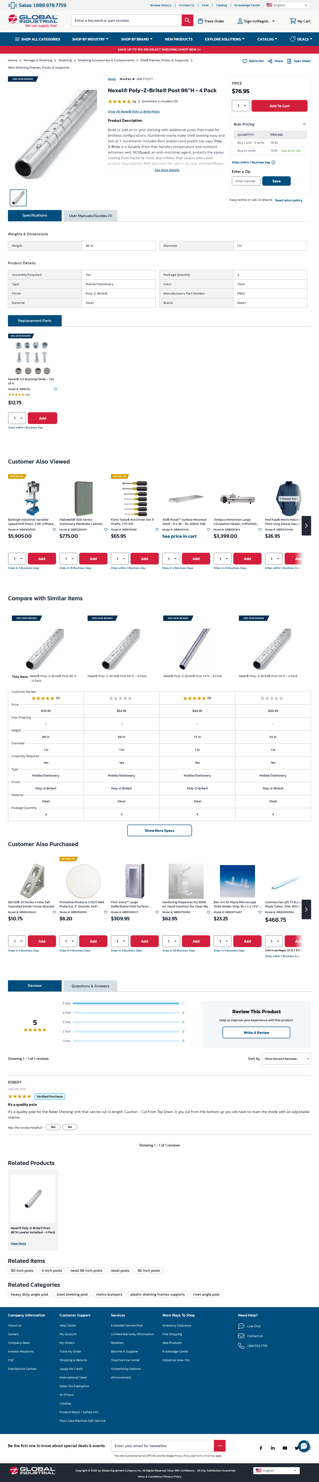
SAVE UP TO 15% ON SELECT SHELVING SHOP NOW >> (159, 50)
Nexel (112, 79)
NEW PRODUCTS (179, 39)
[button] (287, 5)
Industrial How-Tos (176, 1360)
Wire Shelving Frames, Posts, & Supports (38, 67)
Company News (19, 1342)
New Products (172, 1342)
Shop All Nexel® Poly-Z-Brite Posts (134, 111)
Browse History (160, 5)
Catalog (221, 5)
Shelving (65, 60)
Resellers (117, 1342)
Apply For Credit (71, 1368)
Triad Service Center (125, 1360)
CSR (11, 1360)
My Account (68, 1334)
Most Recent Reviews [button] (281, 1058)
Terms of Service (205, 1456)
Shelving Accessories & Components (106, 60)
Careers (13, 1334)
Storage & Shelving (37, 60)
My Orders (67, 1342)
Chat (205, 5)
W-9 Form (67, 1394)
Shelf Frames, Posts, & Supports (164, 60)
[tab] (35, 215)
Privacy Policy (182, 1456)
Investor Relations (21, 1351)
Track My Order (70, 1351)
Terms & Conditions (150, 1477)
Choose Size (289, 498)
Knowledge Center (247, 5)
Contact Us (186, 5)
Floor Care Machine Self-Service (83, 1420)
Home (12, 60)
